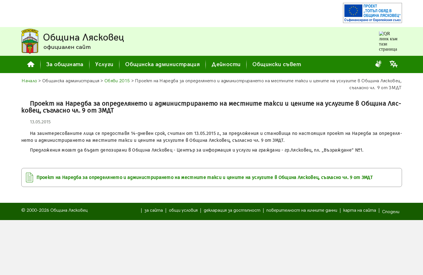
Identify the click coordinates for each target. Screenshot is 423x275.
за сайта (153, 210)
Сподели (390, 212)
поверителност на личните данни (301, 210)
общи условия (183, 210)
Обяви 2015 (117, 81)
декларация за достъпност (232, 210)
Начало (29, 81)
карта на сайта (359, 210)
